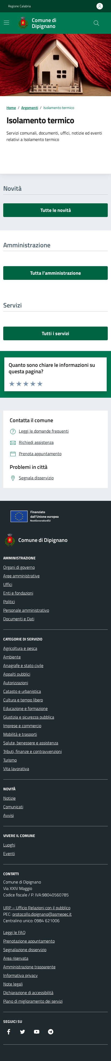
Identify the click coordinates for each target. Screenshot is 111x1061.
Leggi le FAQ (14, 932)
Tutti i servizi (55, 333)
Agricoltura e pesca (20, 648)
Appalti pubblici (16, 674)
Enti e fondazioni (18, 593)
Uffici (7, 584)
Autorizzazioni (15, 682)
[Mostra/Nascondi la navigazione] (6, 22)
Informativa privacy (20, 975)
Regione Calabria (19, 6)
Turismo (10, 760)
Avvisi (8, 815)
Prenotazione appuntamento (29, 941)
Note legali (13, 984)
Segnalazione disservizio (24, 949)
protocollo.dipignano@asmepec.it (42, 914)
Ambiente (12, 657)
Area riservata (15, 958)
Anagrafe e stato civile (23, 665)
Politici (9, 601)
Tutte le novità (55, 210)
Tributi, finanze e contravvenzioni (32, 751)
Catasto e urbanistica (22, 691)
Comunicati (13, 806)
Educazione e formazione (25, 708)
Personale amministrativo (26, 610)
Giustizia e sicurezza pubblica (28, 717)
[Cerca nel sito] (96, 23)
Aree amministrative (21, 576)
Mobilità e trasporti (20, 734)
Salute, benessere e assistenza (30, 743)
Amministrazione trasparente (29, 967)
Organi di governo (19, 567)
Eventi (9, 853)
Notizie (9, 798)
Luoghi (9, 845)
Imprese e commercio (22, 725)
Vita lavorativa (16, 768)
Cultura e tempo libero (23, 700)
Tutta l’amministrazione (55, 273)
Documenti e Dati (18, 618)
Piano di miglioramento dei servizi (33, 1001)
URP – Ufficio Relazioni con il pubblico (36, 907)
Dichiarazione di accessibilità (28, 992)
